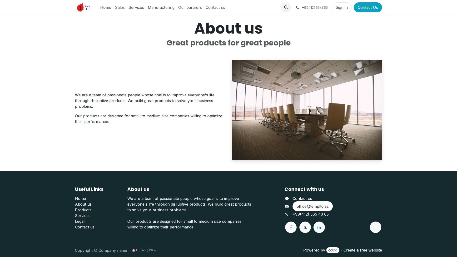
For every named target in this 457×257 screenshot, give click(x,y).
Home (80, 198)
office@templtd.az (313, 206)
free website (371, 250)
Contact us (84, 227)
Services (82, 215)
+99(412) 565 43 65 (311, 214)
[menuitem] (105, 7)
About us (83, 204)
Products (83, 210)
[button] (286, 7)
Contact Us (368, 7)
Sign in (342, 7)
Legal (79, 221)
